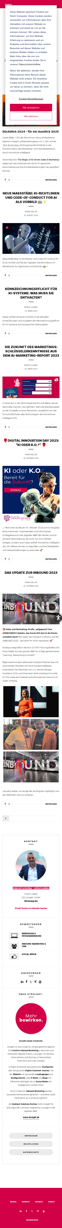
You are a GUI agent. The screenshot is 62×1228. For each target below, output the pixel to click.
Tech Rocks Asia (11, 145)
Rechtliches (31, 1144)
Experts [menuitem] (39, 1202)
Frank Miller (8, 137)
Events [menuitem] (51, 1202)
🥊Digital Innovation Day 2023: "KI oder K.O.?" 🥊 (31, 442)
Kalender (35, 908)
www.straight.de (31, 1117)
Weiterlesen (51, 180)
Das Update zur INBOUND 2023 (31, 572)
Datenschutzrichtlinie (29, 64)
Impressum (31, 1136)
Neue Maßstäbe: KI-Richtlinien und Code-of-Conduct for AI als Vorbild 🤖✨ (31, 197)
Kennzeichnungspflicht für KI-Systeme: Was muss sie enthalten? (31, 293)
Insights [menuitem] (26, 1202)
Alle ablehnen (31, 116)
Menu (9, 4)
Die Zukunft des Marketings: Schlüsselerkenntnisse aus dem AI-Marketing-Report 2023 (31, 351)
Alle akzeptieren (31, 107)
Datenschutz (31, 1152)
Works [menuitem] (13, 1202)
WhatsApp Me (31, 901)
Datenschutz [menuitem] (32, 1220)
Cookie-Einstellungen (31, 99)
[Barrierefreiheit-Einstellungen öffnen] (58, 617)
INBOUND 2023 (10, 640)
